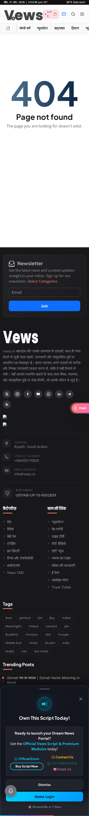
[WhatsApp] (49, 394)
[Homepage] (23, 14)
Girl (39, 618)
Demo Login (44, 796)
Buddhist (11, 634)
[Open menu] (82, 14)
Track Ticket (61, 587)
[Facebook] (28, 394)
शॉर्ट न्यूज (58, 550)
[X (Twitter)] (7, 394)
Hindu (33, 643)
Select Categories (42, 281)
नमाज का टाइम (61, 558)
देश (9, 521)
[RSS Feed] (7, 404)
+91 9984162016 (64, 763)
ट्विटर (75, 28)
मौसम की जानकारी (63, 565)
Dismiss (44, 784)
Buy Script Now (26, 766)
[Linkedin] (59, 394)
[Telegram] (70, 394)
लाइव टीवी (58, 536)
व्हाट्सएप (59, 28)
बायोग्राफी (13, 565)
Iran (24, 651)
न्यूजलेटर (42, 28)
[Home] (8, 28)
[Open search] (72, 14)
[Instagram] (17, 394)
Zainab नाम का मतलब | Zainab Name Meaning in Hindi (43, 680)
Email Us (64, 769)
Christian (31, 634)
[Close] (81, 699)
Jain (66, 626)
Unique (33, 626)
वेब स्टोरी (57, 529)
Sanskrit (51, 626)
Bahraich (75, 2)
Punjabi (63, 634)
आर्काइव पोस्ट (60, 580)
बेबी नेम (11, 536)
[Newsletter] (63, 14)
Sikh (48, 634)
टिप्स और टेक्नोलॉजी (20, 558)
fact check (41, 651)
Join (44, 306)
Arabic (9, 651)
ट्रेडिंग (11, 543)
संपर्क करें (24, 28)
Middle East (13, 643)
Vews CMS (15, 572)
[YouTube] (38, 394)
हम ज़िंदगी (13, 550)
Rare (8, 618)
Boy (52, 618)
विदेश (10, 529)
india (65, 643)
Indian (66, 618)
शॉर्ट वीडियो (59, 543)
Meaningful (13, 626)
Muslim (50, 643)
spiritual (24, 618)
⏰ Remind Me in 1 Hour (44, 807)
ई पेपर (55, 572)
